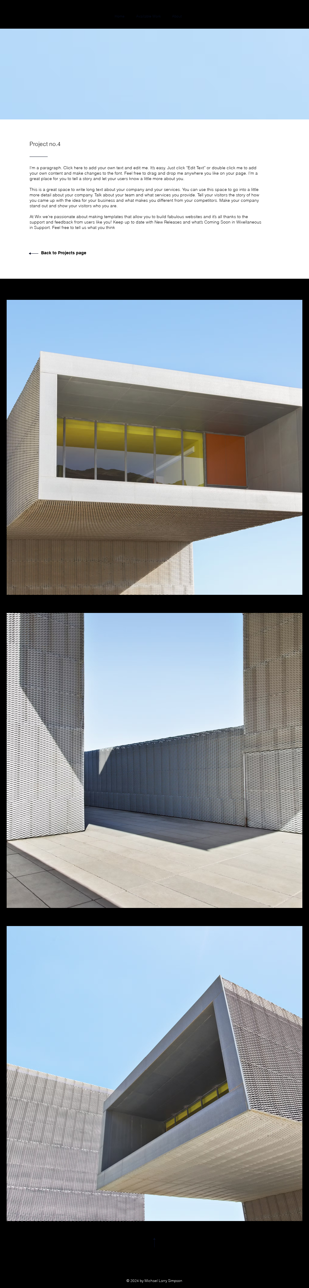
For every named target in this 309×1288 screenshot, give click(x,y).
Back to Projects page (63, 252)
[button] (154, 447)
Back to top (155, 1254)
